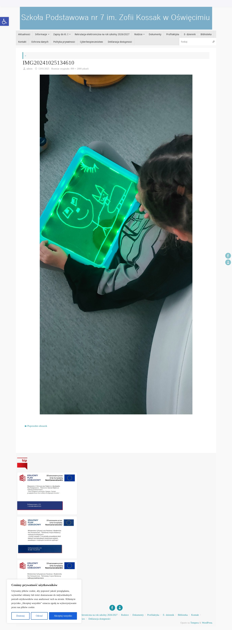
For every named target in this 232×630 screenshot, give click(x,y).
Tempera (194, 623)
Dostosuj (20, 616)
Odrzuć (39, 616)
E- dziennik (168, 615)
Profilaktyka (153, 615)
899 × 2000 (76, 68)
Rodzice (125, 615)
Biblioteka (183, 615)
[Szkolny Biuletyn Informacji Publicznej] (116, 464)
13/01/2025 (43, 68)
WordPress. (207, 623)
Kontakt (195, 615)
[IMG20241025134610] (116, 244)
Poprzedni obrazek (37, 426)
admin (29, 68)
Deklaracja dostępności (99, 619)
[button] (4, 21)
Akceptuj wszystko (63, 616)
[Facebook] (228, 256)
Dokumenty (138, 615)
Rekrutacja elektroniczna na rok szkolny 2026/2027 (93, 615)
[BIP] (228, 262)
